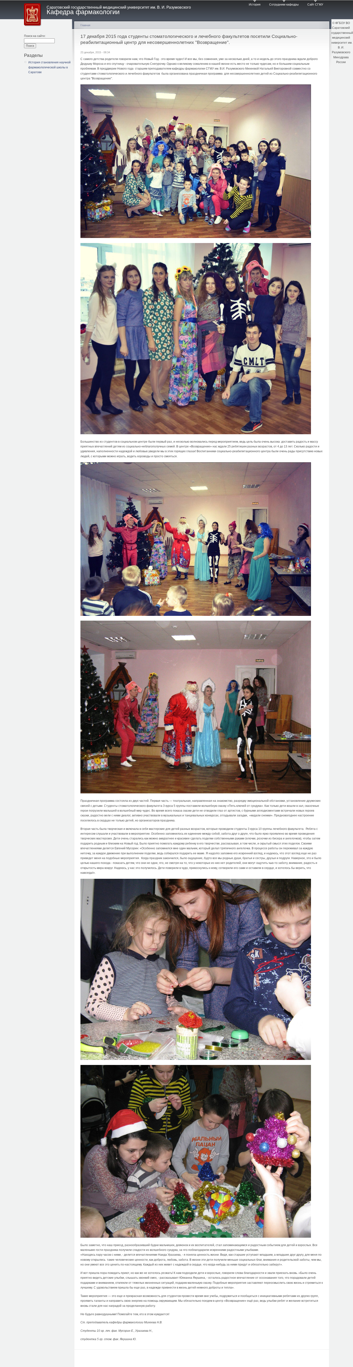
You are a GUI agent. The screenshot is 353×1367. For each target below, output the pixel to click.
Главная (85, 25)
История (255, 4)
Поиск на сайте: (35, 36)
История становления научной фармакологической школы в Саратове (49, 67)
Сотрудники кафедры (284, 4)
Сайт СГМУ (315, 4)
